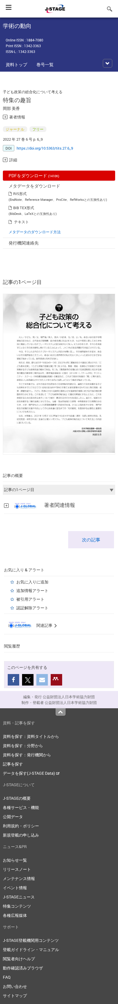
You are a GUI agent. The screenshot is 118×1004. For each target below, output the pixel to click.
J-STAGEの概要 (17, 798)
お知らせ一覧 (15, 860)
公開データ (13, 816)
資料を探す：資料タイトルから (31, 736)
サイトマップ (15, 995)
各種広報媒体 (15, 915)
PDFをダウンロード (34, 175)
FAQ (7, 977)
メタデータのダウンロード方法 (35, 231)
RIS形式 (20, 193)
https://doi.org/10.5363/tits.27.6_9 (45, 148)
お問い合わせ (15, 986)
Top (61, 712)
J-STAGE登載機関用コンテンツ (31, 940)
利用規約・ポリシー (21, 826)
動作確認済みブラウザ (23, 968)
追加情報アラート (32, 590)
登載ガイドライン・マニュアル (31, 949)
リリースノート (17, 869)
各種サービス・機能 (21, 807)
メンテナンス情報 (19, 878)
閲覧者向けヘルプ (19, 958)
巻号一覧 (45, 64)
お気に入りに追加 (32, 582)
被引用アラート (30, 599)
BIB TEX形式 (23, 207)
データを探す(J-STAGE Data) (29, 773)
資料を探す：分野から (23, 745)
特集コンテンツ (17, 906)
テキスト (21, 221)
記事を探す (13, 764)
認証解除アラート (32, 607)
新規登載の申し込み (21, 835)
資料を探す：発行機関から (27, 754)
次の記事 (91, 540)
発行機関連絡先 (24, 243)
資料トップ (16, 64)
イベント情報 (15, 887)
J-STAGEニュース (19, 897)
